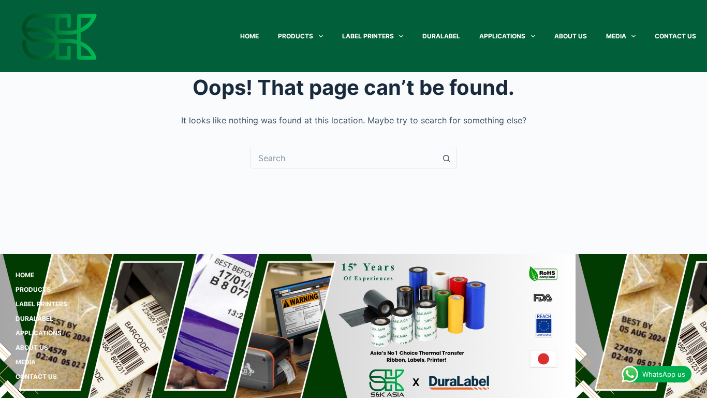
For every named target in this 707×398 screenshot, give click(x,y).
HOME (249, 36)
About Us (570, 36)
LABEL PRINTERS (368, 36)
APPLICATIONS (502, 36)
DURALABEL (441, 36)
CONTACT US (675, 36)
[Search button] (446, 158)
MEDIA (616, 36)
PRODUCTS (295, 36)
